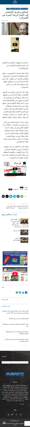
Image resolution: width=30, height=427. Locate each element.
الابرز (8, 8)
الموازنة (26, 189)
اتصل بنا (12, 420)
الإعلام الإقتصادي (10, 6)
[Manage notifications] (4, 423)
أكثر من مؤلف (5, 214)
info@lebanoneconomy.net (12, 404)
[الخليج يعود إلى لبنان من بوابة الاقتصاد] (24, 232)
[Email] (7, 196)
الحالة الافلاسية (15, 189)
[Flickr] (16, 414)
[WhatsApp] (21, 196)
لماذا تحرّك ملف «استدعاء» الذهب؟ (10, 207)
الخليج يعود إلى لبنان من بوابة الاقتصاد (18, 318)
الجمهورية (26, 187)
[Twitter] (14, 196)
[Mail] (12, 414)
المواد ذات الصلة (13, 214)
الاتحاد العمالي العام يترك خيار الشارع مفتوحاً (21, 207)
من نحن (17, 420)
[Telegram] (10, 196)
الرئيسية (26, 6)
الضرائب (21, 189)
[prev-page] (27, 246)
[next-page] (24, 246)
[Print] (3, 196)
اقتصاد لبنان (19, 6)
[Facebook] (18, 196)
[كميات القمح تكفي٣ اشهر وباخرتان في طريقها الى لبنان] (24, 240)
